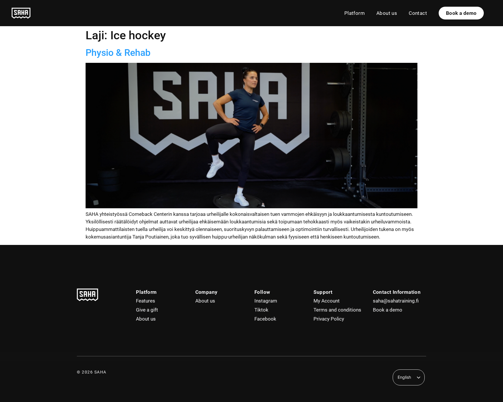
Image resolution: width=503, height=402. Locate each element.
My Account (327, 301)
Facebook (265, 319)
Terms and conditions (337, 310)
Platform (354, 13)
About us (386, 13)
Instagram (265, 301)
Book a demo (387, 310)
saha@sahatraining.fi (396, 301)
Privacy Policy (329, 319)
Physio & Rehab (118, 52)
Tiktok (261, 310)
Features (145, 301)
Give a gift (147, 310)
